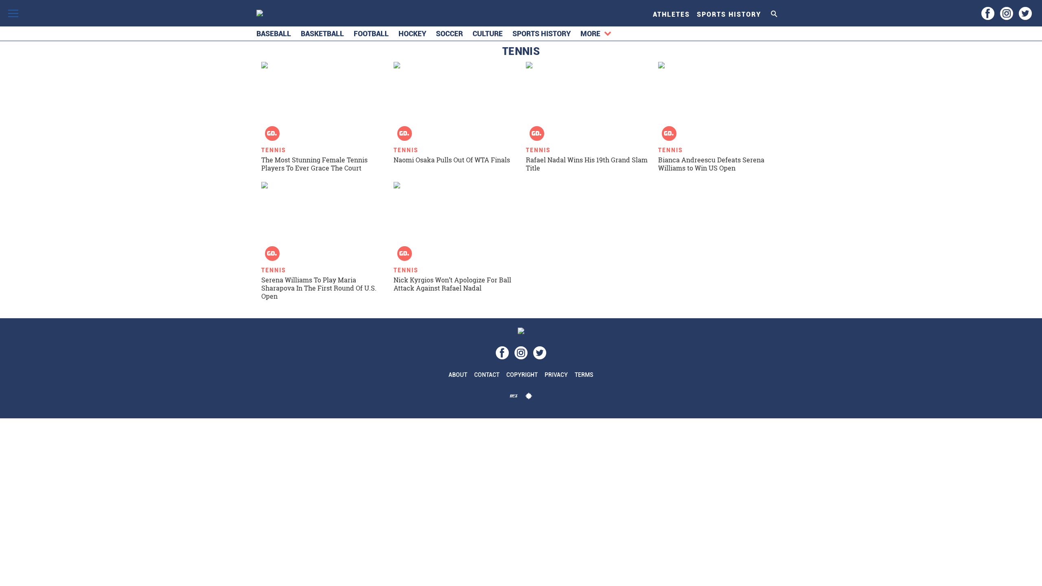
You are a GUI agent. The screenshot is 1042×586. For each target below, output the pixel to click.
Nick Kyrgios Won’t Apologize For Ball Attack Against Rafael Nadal (452, 284)
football (371, 33)
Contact (486, 375)
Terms (584, 375)
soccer (449, 33)
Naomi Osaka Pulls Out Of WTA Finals (452, 159)
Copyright (522, 375)
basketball (322, 33)
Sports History (729, 14)
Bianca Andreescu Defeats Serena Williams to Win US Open (711, 163)
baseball (273, 33)
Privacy (556, 375)
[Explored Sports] (529, 398)
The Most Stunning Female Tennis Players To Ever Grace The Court (314, 163)
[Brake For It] (514, 398)
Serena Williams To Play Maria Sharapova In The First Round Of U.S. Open (319, 288)
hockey (412, 33)
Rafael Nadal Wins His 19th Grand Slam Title (587, 163)
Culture (488, 33)
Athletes (671, 14)
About (458, 375)
